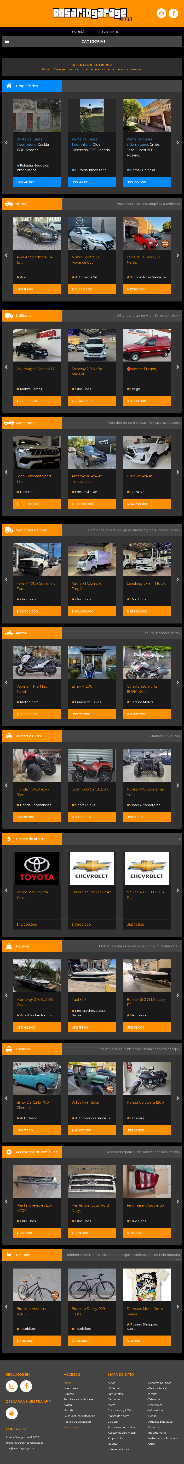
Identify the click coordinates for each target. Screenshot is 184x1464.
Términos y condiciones (79, 1399)
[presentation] (6, 143)
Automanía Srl (30, 277)
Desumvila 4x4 (31, 492)
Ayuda (68, 1405)
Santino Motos (86, 702)
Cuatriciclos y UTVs (120, 1410)
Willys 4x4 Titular (30, 1102)
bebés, (137, 1255)
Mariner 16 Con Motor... (146, 999)
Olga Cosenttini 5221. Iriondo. (36, 144)
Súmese (69, 1394)
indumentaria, (170, 1255)
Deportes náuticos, (140, 946)
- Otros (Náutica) (157, 1388)
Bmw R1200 (27, 686)
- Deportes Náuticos (159, 1383)
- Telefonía (153, 1399)
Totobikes (27, 1328)
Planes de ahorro (118, 1416)
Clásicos (113, 1421)
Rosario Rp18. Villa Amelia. (144, 144)
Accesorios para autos (121, 1427)
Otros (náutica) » (168, 946)
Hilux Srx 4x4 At (85, 476)
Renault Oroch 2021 (143, 369)
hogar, (126, 1255)
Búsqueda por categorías (79, 1416)
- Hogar (151, 1416)
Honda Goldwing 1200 (90, 1102)
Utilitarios (114, 1388)
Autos (111, 1383)
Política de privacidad (77, 1421)
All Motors (138, 702)
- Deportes (153, 1427)
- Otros (151, 1443)
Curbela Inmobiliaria (35, 170)
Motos (111, 1405)
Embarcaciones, (112, 946)
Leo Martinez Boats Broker (33, 1013)
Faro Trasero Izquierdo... (91, 1205)
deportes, (151, 1255)
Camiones (114, 1399)
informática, (111, 1255)
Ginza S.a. (82, 492)
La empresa (71, 1388)
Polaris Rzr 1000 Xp (143, 789)
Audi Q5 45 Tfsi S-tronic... (147, 476)
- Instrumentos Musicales (162, 1438)
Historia (68, 1410)
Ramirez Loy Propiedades (138, 167)
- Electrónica (154, 1405)
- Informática (155, 1410)
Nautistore (83, 1015)
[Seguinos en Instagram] (161, 13)
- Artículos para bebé (159, 1421)
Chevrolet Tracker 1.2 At (36, 892)
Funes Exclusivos (32, 702)
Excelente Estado (141, 686)
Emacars (82, 1118)
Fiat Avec (137, 277)
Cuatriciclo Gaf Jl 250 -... (36, 789)
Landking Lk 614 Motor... (92, 583)
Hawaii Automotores (146, 1328)
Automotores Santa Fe (93, 277)
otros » (175, 1259)
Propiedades (115, 1438)
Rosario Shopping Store (87, 1326)
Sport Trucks (29, 805)
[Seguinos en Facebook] (173, 13)
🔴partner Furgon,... (88, 369)
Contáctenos (72, 1427)
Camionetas (115, 1394)
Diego (80, 389)
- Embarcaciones (118, 1449)
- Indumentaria (156, 1432)
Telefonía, (74, 1255)
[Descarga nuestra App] (12, 1413)
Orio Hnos (27, 389)
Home (67, 1383)
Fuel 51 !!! (24, 999)
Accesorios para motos (160, 1152)
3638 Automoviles (144, 492)
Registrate (108, 31)
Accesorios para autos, (125, 1152)
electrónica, (92, 1255)
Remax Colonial (87, 170)
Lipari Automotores (90, 805)
